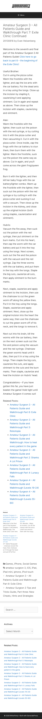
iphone (17, 572)
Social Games (30, 563)
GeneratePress (32, 716)
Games (9, 563)
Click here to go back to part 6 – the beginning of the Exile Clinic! (20, 60)
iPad (34, 567)
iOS (29, 567)
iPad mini (8, 572)
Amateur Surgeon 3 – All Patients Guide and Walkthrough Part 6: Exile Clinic (20, 579)
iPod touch (27, 572)
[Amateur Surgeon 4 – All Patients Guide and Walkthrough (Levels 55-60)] (28, 523)
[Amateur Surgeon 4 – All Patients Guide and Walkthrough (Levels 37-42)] (11, 544)
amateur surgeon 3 (16, 567)
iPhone (18, 563)
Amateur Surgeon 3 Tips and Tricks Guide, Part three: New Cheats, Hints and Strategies (19, 591)
